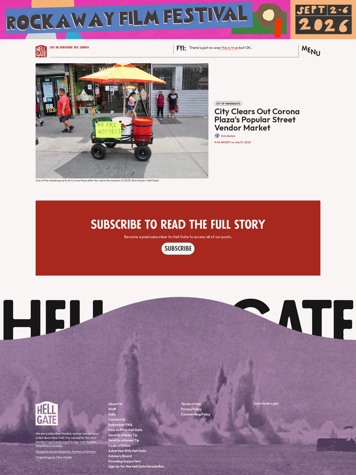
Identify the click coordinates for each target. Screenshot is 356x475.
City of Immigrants (228, 103)
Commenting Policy (195, 414)
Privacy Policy (191, 409)
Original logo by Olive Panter (54, 457)
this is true (229, 47)
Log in (54, 47)
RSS (76, 47)
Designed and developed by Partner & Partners (66, 451)
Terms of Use (191, 404)
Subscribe (66, 47)
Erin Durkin (228, 136)
